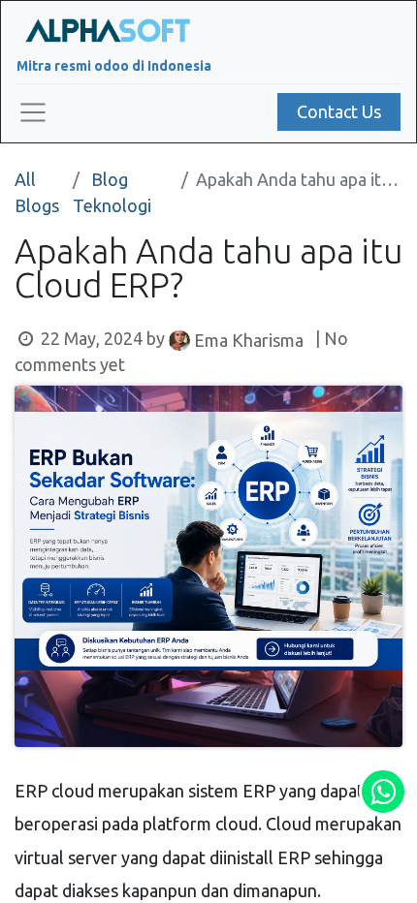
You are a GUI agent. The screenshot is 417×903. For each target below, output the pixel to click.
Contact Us (339, 111)
